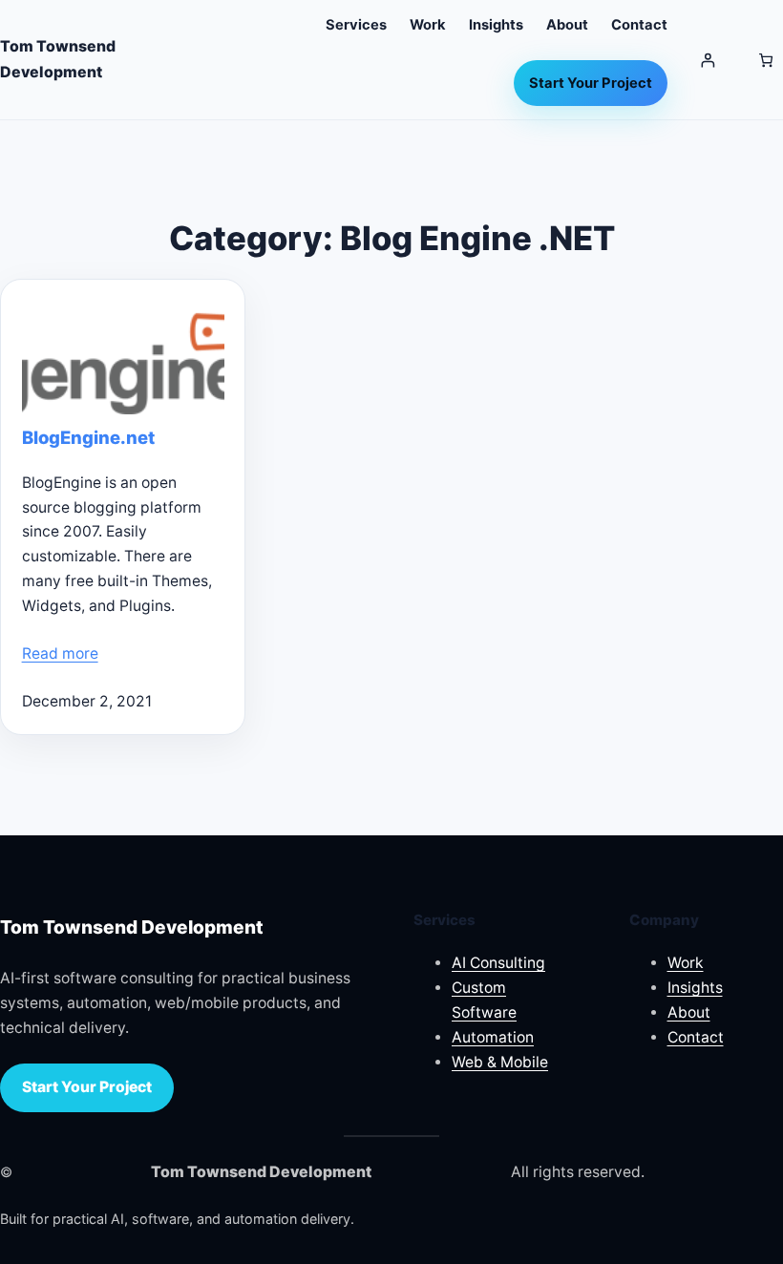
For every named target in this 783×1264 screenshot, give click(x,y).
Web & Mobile (500, 1062)
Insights (695, 988)
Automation (493, 1037)
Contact (695, 1037)
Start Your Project (87, 1087)
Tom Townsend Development (132, 927)
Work (685, 963)
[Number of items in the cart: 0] (765, 59)
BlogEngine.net (88, 438)
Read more (60, 653)
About (688, 1012)
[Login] (708, 59)
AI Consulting (498, 963)
